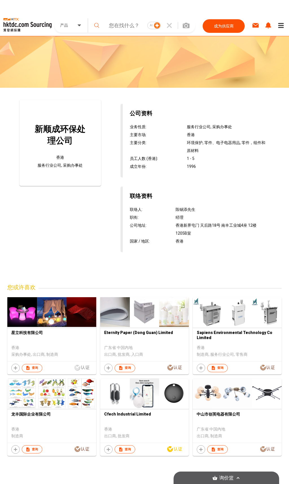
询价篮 (226, 478)
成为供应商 (224, 26)
